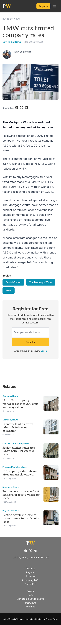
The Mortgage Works (40, 282)
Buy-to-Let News (11, 18)
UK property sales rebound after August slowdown (20, 473)
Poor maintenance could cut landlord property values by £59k (21, 495)
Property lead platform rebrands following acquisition (18, 427)
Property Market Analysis (15, 467)
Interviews (30, 602)
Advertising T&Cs (30, 580)
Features (30, 606)
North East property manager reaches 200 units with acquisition (20, 404)
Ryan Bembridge (22, 51)
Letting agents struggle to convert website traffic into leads (20, 518)
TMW (8, 290)
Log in (44, 351)
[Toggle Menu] (54, 6)
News (30, 595)
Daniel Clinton (13, 282)
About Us (30, 568)
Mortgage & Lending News (30, 598)
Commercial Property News (16, 443)
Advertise (31, 576)
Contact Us (30, 584)
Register (43, 6)
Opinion (31, 591)
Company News (10, 396)
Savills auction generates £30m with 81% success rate (19, 451)
